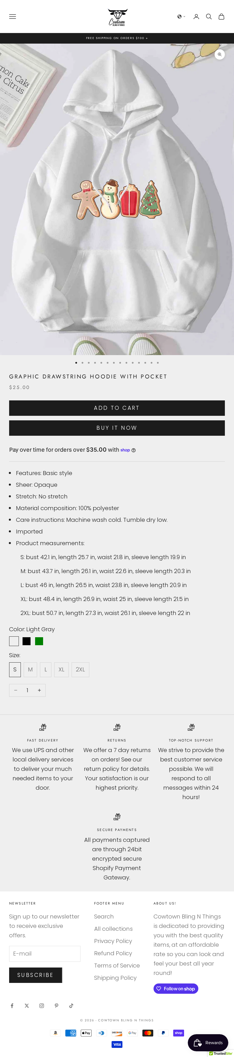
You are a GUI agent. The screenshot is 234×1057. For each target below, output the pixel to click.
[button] (181, 17)
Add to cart (117, 408)
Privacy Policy (113, 941)
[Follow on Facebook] (12, 1006)
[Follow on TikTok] (71, 1006)
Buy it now (116, 428)
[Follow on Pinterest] (56, 1006)
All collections (113, 929)
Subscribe (35, 975)
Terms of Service (117, 966)
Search (104, 916)
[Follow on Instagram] (42, 1006)
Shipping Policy (115, 978)
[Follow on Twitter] (27, 1006)
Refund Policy (113, 953)
